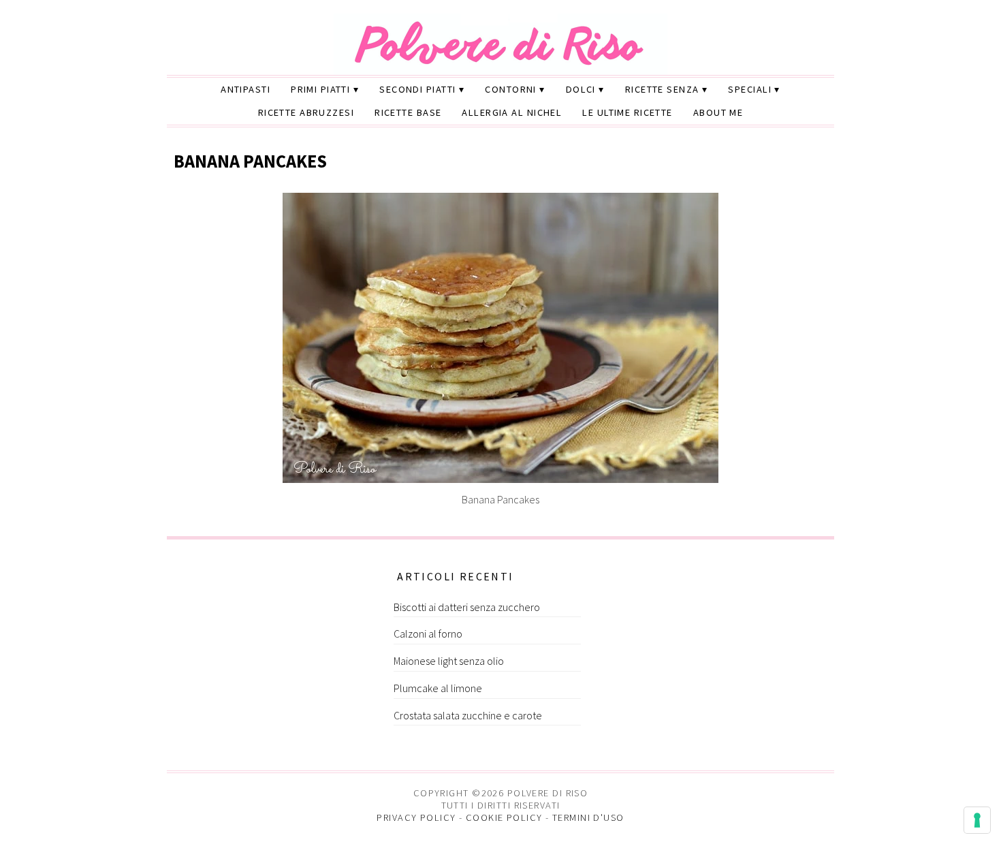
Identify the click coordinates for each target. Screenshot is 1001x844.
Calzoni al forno (428, 633)
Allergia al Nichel (512, 112)
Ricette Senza (662, 89)
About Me (718, 112)
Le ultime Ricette (627, 112)
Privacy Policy (416, 817)
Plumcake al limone (438, 688)
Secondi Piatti (417, 89)
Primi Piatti (320, 89)
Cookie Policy (504, 817)
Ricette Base (408, 112)
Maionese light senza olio (449, 661)
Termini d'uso (588, 817)
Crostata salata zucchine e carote (468, 715)
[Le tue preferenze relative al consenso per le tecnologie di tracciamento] (977, 820)
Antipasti (245, 89)
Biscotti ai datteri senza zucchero (467, 607)
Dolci (581, 89)
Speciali (750, 89)
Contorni (511, 89)
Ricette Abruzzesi (306, 112)
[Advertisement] (274, 652)
